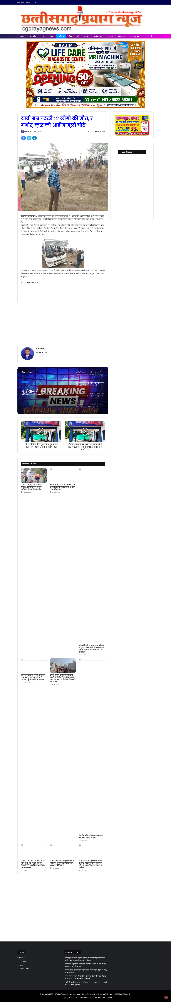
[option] (62, 390)
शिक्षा (70, 36)
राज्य (42, 36)
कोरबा (25, 381)
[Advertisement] (63, 292)
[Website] (37, 352)
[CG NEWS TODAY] (85, 19)
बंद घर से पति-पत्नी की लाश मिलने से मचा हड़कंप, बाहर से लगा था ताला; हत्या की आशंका (62, 487)
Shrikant (28, 131)
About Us (121, 36)
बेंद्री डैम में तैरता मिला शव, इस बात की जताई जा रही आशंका (91, 836)
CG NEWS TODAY (72, 952)
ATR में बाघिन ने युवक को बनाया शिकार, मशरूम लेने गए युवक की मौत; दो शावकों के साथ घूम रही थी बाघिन (90, 864)
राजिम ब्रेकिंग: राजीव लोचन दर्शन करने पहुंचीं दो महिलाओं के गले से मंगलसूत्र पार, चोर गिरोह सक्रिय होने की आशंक (62, 678)
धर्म (78, 36)
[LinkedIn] (34, 138)
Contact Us (134, 36)
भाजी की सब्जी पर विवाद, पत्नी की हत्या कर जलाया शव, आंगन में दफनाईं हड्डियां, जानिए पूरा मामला (32, 677)
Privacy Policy (24, 969)
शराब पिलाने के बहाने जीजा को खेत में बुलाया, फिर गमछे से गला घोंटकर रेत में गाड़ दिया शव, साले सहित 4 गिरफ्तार (91, 648)
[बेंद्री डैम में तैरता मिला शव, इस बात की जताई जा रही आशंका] (92, 745)
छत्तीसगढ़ (61, 36)
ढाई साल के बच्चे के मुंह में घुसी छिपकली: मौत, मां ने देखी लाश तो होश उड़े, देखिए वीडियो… (44, 391)
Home (22, 36)
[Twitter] (29, 138)
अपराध (51, 36)
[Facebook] (23, 138)
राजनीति (110, 36)
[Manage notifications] (166, 997)
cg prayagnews (75, 994)
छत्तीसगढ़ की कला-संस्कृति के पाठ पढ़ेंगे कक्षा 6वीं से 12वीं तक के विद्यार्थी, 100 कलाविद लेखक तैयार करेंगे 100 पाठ (33, 864)
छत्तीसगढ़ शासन (98, 36)
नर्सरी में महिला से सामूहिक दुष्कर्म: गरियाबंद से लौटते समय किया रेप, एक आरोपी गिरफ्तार (62, 863)
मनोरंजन (86, 36)
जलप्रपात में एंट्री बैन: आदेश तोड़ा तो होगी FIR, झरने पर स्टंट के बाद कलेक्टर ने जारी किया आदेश (33, 487)
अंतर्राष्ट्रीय (33, 36)
